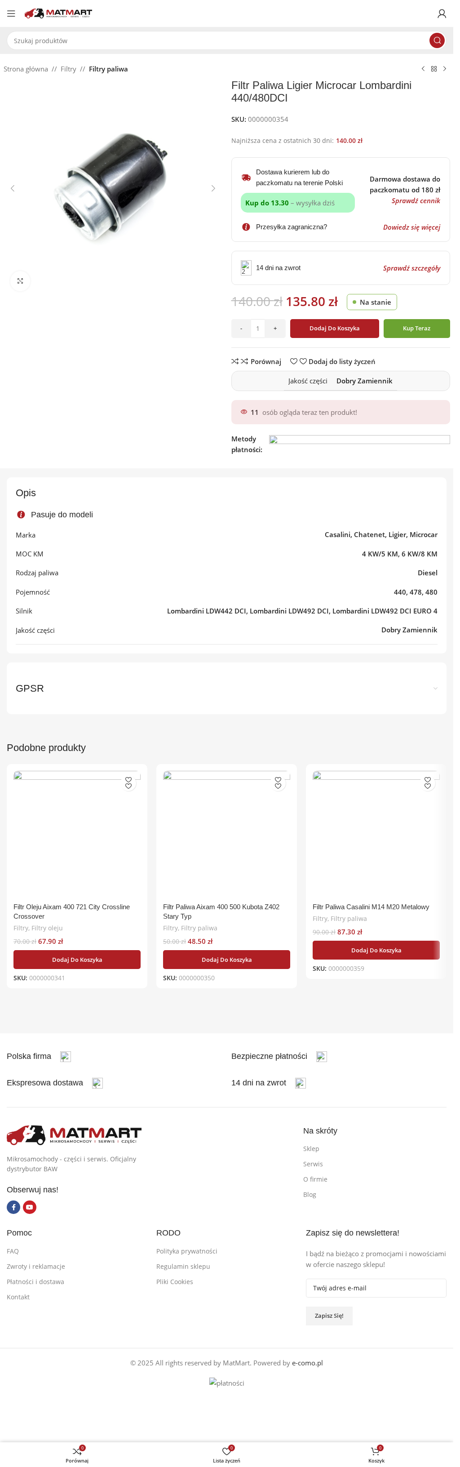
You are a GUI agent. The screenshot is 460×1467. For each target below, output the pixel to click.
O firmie (315, 1179)
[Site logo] (58, 12)
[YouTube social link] (29, 1207)
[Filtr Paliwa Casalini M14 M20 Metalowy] (376, 834)
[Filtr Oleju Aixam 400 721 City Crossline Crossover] (77, 834)
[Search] (437, 40)
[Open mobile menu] (11, 13)
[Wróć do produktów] (434, 69)
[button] (13, 188)
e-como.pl (307, 1362)
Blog (309, 1194)
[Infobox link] (279, 1056)
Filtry (68, 68)
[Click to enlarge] (20, 281)
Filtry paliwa (108, 68)
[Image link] (74, 1134)
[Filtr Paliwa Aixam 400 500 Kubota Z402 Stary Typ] (226, 834)
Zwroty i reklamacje (36, 1266)
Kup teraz (416, 328)
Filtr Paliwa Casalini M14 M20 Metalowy (371, 907)
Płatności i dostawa (35, 1281)
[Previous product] (423, 69)
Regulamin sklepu (183, 1266)
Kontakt (18, 1297)
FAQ (13, 1251)
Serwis (313, 1164)
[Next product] (444, 69)
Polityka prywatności (186, 1251)
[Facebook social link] (13, 1207)
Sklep (311, 1148)
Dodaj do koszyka (335, 328)
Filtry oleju (47, 928)
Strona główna (26, 68)
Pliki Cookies (174, 1281)
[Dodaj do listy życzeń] (128, 783)
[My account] (442, 13)
